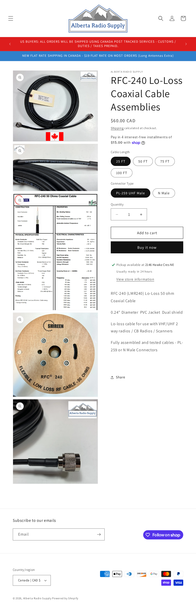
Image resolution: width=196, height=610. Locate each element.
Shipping (117, 128)
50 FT (143, 161)
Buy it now (147, 247)
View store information (135, 279)
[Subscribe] (98, 534)
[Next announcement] (186, 44)
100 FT (121, 173)
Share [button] (120, 377)
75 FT (164, 161)
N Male (164, 193)
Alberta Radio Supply (37, 598)
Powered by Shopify (65, 598)
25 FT (120, 161)
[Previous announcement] (10, 44)
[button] (10, 18)
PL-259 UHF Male (130, 193)
